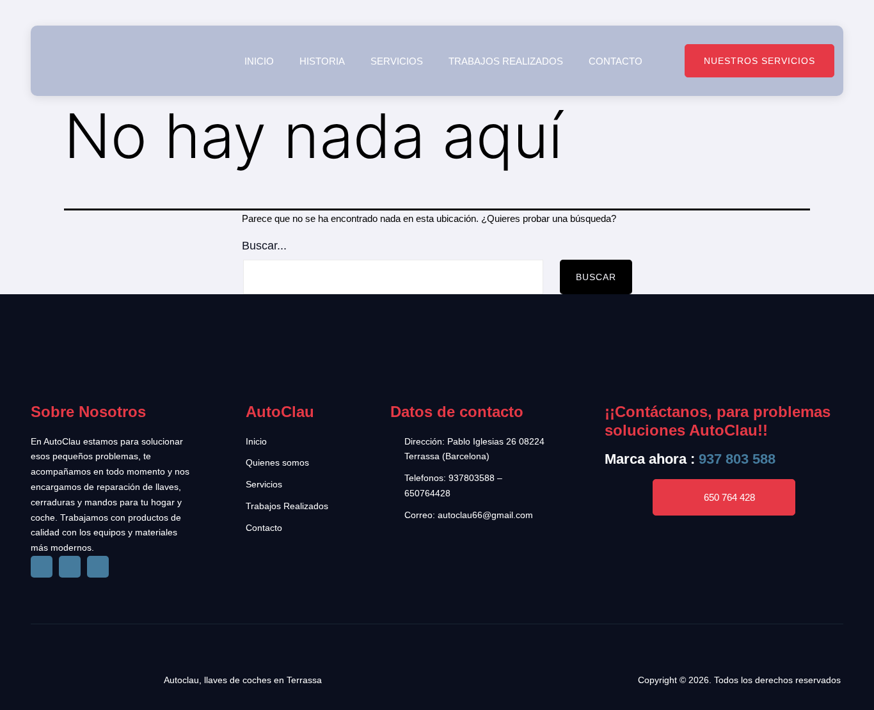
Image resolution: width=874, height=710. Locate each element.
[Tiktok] (70, 567)
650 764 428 (729, 497)
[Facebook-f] (41, 567)
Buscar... (264, 245)
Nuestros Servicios (759, 61)
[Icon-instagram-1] (98, 567)
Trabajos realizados (506, 61)
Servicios (396, 61)
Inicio (259, 61)
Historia (322, 61)
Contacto (615, 61)
